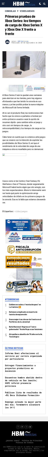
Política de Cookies (24, 443)
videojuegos (21, 211)
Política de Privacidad (32, 441)
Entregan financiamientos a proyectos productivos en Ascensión (20, 368)
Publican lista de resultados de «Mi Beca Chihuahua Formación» (23, 394)
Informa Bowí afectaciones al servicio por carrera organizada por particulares (23, 356)
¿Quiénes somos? (12, 441)
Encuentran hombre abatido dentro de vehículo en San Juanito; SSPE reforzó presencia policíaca (23, 381)
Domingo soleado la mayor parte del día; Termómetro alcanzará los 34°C (23, 405)
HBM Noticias (23, 41)
